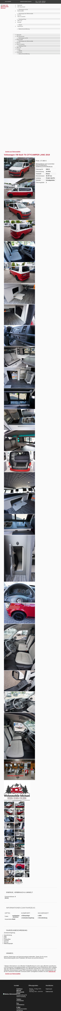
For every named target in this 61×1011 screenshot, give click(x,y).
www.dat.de (52, 971)
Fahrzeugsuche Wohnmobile (25, 13)
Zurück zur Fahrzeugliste (12, 151)
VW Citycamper (21, 6)
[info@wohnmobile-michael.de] (18, 1)
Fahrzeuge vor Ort (23, 38)
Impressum (20, 26)
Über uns (19, 47)
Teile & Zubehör (21, 16)
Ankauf (20, 50)
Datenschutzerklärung (24, 29)
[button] (36, 32)
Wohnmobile (20, 11)
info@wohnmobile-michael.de (25, 1)
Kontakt (19, 22)
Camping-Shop (22, 46)
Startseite (19, 34)
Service (18, 42)
